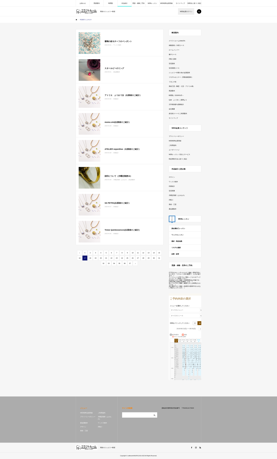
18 (90, 258)
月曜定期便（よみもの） (177, 195)
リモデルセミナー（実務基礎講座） (181, 77)
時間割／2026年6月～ (176, 95)
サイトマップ (180, 3)
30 (154, 258)
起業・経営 (175, 254)
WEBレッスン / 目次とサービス (179, 154)
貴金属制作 (172, 209)
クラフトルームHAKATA (177, 41)
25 (127, 258)
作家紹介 (172, 186)
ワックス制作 (173, 182)
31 (159, 258)
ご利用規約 (172, 145)
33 (109, 263)
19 (95, 258)
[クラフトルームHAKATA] (86, 11)
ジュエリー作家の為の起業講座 (179, 72)
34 (114, 263)
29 (148, 258)
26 (133, 258)
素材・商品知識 (177, 241)
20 (101, 258)
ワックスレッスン (178, 235)
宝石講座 (172, 63)
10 (133, 253)
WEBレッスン (152, 3)
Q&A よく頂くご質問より (178, 100)
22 (111, 258)
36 (125, 263)
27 (138, 258)
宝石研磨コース (174, 68)
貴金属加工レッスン (178, 228)
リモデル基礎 (176, 247)
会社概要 (172, 109)
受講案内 (97, 3)
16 (80, 258)
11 (138, 253)
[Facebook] (191, 447)
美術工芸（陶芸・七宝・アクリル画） (182, 86)
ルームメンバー (174, 50)
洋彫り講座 (172, 59)
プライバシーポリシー (176, 136)
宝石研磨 (172, 191)
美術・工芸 (172, 204)
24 (122, 258)
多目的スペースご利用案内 (178, 113)
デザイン (172, 177)
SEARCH (199, 11)
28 (143, 258)
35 (119, 263)
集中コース (172, 54)
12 (143, 253)
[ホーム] (76, 19)
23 (117, 258)
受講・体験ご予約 (138, 3)
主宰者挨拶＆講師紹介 (176, 104)
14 (154, 253)
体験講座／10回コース (176, 45)
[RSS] (200, 447)
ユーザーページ (174, 150)
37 (130, 263)
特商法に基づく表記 (194, 3)
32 (103, 263)
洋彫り (171, 200)
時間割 (110, 3)
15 (159, 253)
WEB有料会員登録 (166, 3)
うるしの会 (172, 82)
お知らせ (83, 3)
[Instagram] (196, 447)
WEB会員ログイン (186, 11)
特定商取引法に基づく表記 (178, 159)
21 (106, 258)
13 (148, 253)
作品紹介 (125, 3)
